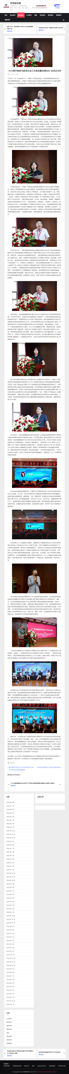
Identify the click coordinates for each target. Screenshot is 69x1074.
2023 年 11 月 (10, 919)
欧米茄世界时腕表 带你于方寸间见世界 (18, 1052)
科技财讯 (42, 15)
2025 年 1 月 (10, 870)
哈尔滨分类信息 (41, 1066)
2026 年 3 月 (10, 820)
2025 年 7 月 (10, 848)
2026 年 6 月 (10, 809)
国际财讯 (7, 20)
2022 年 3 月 (10, 990)
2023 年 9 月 (10, 926)
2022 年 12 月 (10, 958)
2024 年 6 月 (10, 894)
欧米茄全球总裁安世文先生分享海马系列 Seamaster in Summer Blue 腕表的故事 (51, 1052)
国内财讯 (12, 15)
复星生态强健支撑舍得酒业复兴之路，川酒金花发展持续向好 (55, 28)
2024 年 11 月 (10, 877)
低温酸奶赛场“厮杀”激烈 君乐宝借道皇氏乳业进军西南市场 (27, 783)
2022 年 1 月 (10, 997)
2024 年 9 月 (10, 884)
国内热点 (21, 15)
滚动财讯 (50, 15)
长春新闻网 (52, 1066)
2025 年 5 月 (10, 855)
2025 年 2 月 (10, 866)
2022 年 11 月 (10, 962)
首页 (6, 15)
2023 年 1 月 (10, 955)
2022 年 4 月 (10, 986)
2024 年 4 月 (10, 901)
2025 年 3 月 (10, 863)
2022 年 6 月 (10, 979)
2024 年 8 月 (10, 887)
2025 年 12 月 (10, 831)
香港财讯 (58, 15)
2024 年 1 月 (10, 912)
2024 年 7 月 (10, 891)
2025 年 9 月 (10, 841)
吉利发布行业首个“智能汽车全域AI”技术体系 (20, 28)
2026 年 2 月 (10, 823)
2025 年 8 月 (10, 845)
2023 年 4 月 (10, 944)
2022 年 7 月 (10, 976)
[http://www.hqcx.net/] (47, 6)
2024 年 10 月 (10, 880)
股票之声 (26, 1066)
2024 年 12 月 (10, 873)
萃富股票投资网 (17, 1066)
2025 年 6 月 (10, 852)
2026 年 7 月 (10, 806)
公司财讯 (29, 15)
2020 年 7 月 (10, 1004)
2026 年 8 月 (10, 802)
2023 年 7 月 (10, 933)
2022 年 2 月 (10, 994)
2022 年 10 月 (10, 965)
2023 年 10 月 (10, 923)
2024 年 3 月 (10, 905)
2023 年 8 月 (10, 930)
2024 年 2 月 (10, 908)
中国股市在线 (61, 1066)
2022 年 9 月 (10, 969)
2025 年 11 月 (10, 834)
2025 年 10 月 (10, 838)
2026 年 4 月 (10, 816)
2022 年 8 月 (10, 972)
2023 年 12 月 (10, 916)
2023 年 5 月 (10, 940)
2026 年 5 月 (10, 813)
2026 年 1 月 (10, 827)
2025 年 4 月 (10, 859)
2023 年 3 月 (10, 948)
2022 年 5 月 (10, 983)
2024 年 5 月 (10, 898)
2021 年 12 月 (10, 1001)
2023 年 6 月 (10, 937)
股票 (33, 1066)
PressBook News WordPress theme (46, 1072)
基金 (35, 15)
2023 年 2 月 (10, 951)
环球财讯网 (15, 3)
